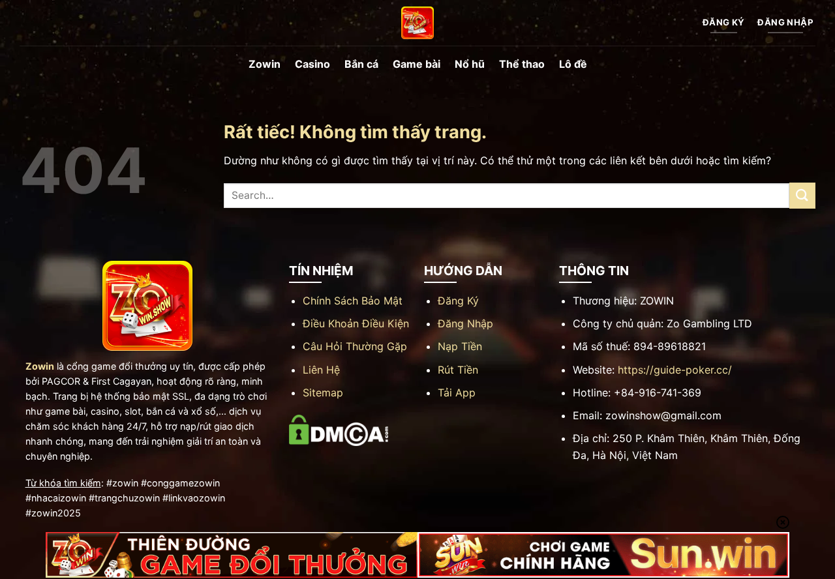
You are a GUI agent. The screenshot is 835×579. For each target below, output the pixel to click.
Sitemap (323, 392)
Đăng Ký (458, 300)
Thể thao (522, 63)
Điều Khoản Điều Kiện (356, 323)
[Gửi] (802, 195)
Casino (312, 63)
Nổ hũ (470, 63)
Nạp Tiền (460, 346)
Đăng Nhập (465, 323)
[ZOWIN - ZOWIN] (417, 23)
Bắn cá (361, 63)
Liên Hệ (321, 369)
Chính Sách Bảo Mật (352, 300)
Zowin (265, 63)
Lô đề (573, 63)
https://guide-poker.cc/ (675, 369)
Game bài (416, 63)
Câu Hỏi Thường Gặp (355, 346)
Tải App (457, 392)
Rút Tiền (458, 369)
